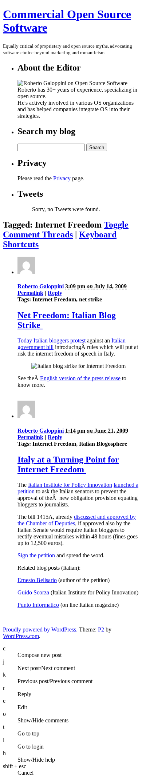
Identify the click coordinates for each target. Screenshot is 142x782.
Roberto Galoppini (40, 286)
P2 (101, 629)
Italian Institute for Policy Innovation (70, 485)
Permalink (30, 293)
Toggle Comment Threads (66, 229)
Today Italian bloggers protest (51, 340)
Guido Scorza (33, 592)
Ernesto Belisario (37, 580)
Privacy (62, 178)
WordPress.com (21, 636)
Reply (55, 293)
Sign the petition (36, 555)
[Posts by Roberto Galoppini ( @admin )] (26, 272)
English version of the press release (80, 378)
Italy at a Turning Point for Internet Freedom (68, 464)
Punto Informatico (38, 605)
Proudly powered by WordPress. (40, 629)
